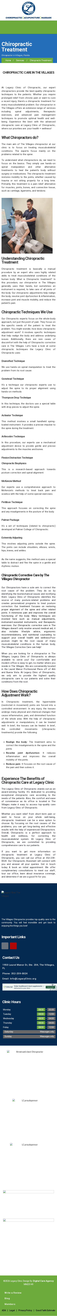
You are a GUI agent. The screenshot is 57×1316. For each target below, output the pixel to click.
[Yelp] (13, 945)
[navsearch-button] (4, 30)
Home (8, 60)
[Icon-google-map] (5, 945)
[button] (54, 23)
